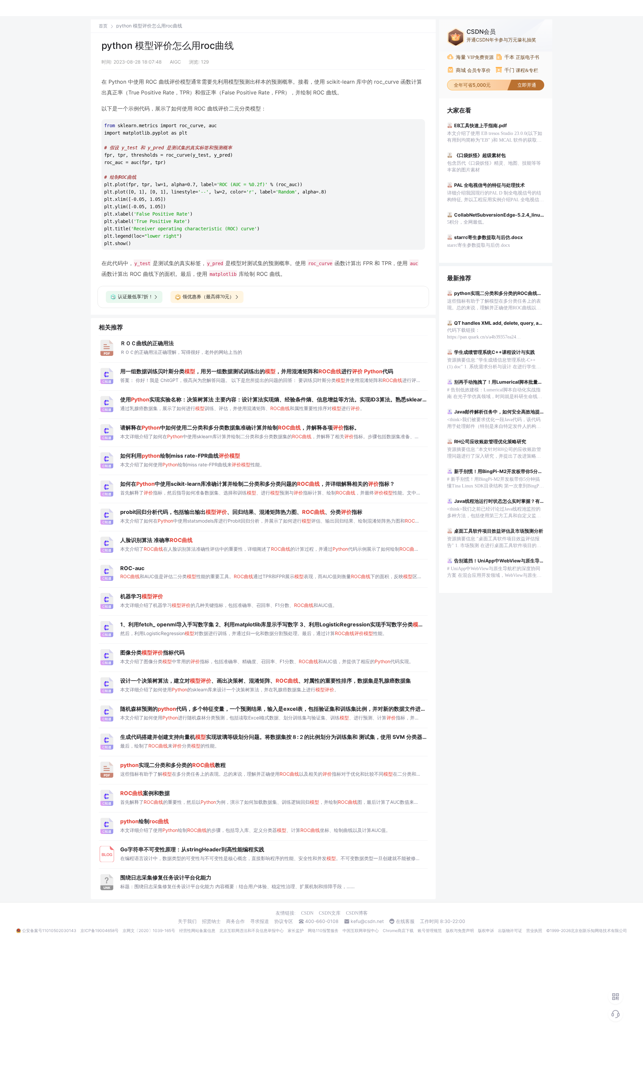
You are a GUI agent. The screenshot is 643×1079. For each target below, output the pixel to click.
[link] (103, 25)
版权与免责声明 (460, 930)
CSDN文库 (330, 913)
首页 (103, 26)
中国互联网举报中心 (361, 930)
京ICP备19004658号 (99, 930)
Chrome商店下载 (398, 930)
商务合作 (235, 921)
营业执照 (534, 930)
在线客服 (405, 921)
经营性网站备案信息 (197, 930)
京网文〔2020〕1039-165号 (149, 930)
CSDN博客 (357, 913)
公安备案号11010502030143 (49, 930)
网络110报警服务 (323, 930)
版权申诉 (486, 930)
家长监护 (296, 930)
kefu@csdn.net (367, 921)
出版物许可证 (510, 930)
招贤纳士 (211, 921)
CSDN (307, 913)
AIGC (175, 62)
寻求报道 (259, 921)
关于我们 (187, 921)
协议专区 (283, 921)
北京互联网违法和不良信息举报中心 (251, 930)
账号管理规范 (430, 930)
